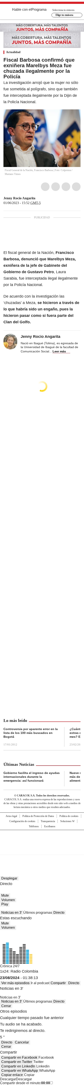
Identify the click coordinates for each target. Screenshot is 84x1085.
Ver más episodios (15, 983)
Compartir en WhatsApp (19, 1070)
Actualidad (13, 52)
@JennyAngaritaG (38, 198)
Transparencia (48, 821)
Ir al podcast (40, 983)
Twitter (55, 186)
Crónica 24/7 (10, 966)
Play (4, 904)
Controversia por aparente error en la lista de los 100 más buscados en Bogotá (30, 732)
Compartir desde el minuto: (25, 1083)
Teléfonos (34, 826)
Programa (39, 9)
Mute (5, 895)
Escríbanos (49, 826)
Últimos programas (37, 912)
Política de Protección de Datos (38, 816)
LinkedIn (66, 186)
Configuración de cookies (22, 821)
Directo (58, 912)
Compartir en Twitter (16, 1062)
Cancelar (22, 1042)
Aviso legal (11, 816)
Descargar (8, 1079)
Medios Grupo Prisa (42, 849)
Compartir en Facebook (19, 1057)
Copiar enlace (12, 1075)
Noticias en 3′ (11, 912)
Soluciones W (67, 821)
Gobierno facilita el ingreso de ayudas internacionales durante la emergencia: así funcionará (31, 776)
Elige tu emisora (64, 14)
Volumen (8, 900)
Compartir (58, 983)
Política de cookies (68, 816)
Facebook (45, 186)
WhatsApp (76, 186)
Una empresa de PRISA (42, 839)
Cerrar (6, 1006)
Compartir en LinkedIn (18, 1066)
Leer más (59, 351)
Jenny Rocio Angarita (19, 198)
